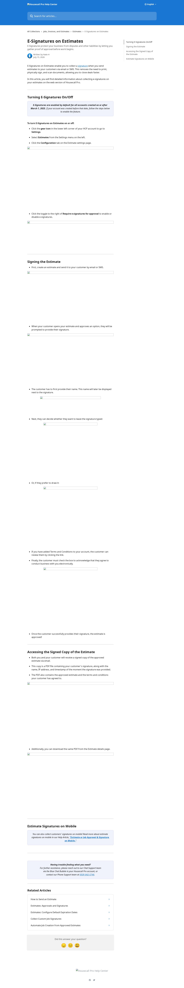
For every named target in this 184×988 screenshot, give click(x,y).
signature (83, 65)
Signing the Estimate (135, 46)
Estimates (77, 31)
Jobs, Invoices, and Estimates (56, 31)
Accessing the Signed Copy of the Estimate (139, 52)
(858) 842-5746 (87, 874)
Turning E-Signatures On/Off (139, 42)
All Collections (33, 31)
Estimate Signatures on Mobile (140, 58)
